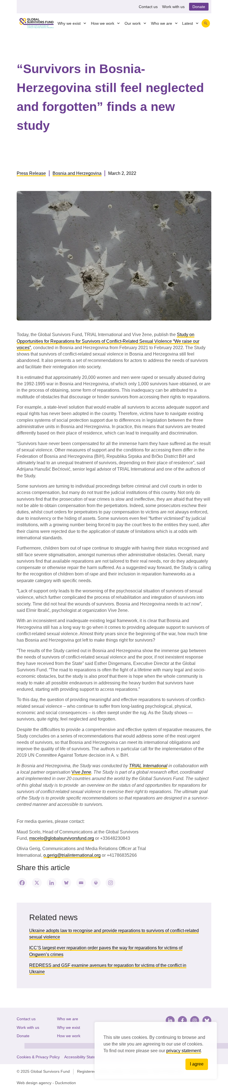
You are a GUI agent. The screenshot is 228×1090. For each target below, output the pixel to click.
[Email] (81, 883)
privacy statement (183, 1050)
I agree (197, 1064)
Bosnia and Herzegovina (77, 173)
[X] (37, 883)
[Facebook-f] (182, 1020)
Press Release (31, 173)
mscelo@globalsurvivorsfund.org (61, 838)
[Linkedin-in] (170, 1020)
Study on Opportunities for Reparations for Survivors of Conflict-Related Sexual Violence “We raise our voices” (108, 341)
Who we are (161, 23)
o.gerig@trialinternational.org (72, 855)
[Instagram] (110, 883)
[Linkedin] (51, 883)
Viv (81, 772)
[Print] (96, 883)
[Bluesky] (66, 883)
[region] (156, 1050)
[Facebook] (22, 883)
